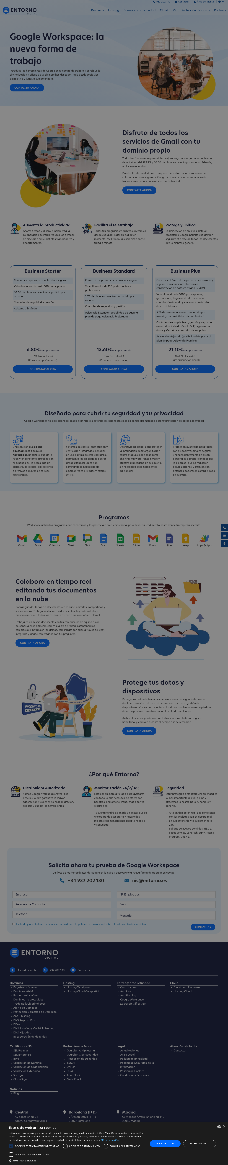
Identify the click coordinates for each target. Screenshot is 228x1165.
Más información (110, 1140)
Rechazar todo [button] (199, 1143)
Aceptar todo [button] (165, 1143)
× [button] (224, 1126)
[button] (76, 1160)
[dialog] (114, 1143)
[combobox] (219, 1126)
